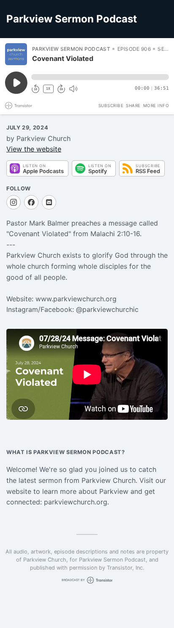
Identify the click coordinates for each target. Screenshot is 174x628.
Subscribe (111, 105)
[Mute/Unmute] (73, 89)
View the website (33, 149)
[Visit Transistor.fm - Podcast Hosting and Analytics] (18, 105)
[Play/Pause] (16, 54)
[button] (100, 77)
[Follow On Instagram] (13, 202)
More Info (156, 105)
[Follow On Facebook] (31, 202)
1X (48, 89)
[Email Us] (49, 202)
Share (133, 105)
